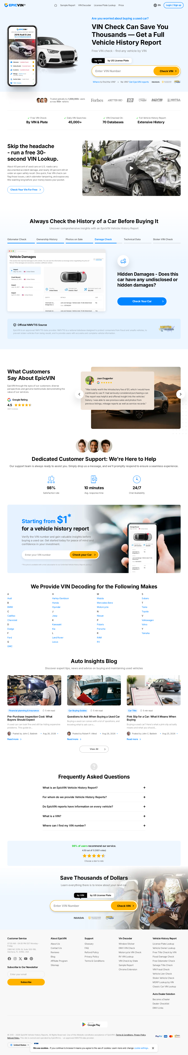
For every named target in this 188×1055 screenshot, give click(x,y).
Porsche (101, 628)
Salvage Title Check (163, 965)
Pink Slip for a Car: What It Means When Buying (151, 718)
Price (121, 5)
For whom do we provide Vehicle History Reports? (75, 797)
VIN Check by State (128, 960)
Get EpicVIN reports (139, 81)
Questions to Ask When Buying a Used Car (93, 716)
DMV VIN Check (127, 948)
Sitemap (55, 965)
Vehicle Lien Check (162, 973)
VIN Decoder (84, 5)
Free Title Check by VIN (164, 952)
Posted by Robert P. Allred (84, 733)
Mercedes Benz (105, 602)
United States (20, 1045)
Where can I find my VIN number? (64, 825)
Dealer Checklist (161, 1003)
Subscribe (26, 982)
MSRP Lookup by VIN (163, 982)
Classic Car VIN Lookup (164, 986)
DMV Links (158, 1007)
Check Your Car (142, 301)
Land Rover (57, 637)
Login (173, 5)
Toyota (145, 611)
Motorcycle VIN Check (130, 952)
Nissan (100, 615)
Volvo (144, 624)
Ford (9, 637)
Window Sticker (127, 943)
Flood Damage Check (163, 956)
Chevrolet (12, 620)
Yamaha (146, 633)
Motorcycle (103, 607)
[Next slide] (180, 394)
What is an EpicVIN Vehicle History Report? (70, 787)
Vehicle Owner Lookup (164, 948)
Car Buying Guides (78, 710)
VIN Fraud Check (161, 969)
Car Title (132, 710)
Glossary (89, 943)
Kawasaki (56, 624)
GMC (9, 646)
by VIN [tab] (98, 60)
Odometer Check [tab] (16, 239)
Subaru (145, 598)
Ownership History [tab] (46, 239)
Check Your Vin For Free (23, 189)
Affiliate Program (59, 960)
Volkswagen (148, 620)
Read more (13, 739)
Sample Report (67, 5)
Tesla (144, 607)
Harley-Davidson (60, 598)
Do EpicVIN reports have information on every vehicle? (78, 806)
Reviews (55, 952)
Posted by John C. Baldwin (25, 733)
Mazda (100, 598)
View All (94, 749)
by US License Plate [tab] (118, 60)
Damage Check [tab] (103, 239)
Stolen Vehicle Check (163, 978)
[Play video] (131, 168)
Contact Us (56, 948)
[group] (131, 394)
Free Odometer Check (164, 960)
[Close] (153, 1048)
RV (98, 641)
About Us (55, 943)
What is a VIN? (52, 816)
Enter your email (18, 974)
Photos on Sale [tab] (74, 239)
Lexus (55, 641)
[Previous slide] (79, 394)
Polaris (100, 624)
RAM (99, 637)
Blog (53, 956)
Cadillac (11, 615)
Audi (9, 598)
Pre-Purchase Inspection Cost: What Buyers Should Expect (29, 718)
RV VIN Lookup (126, 956)
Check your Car (82, 554)
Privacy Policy (92, 956)
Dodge (10, 628)
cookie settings (141, 1048)
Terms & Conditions (94, 960)
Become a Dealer (161, 999)
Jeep (54, 615)
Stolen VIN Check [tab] (163, 239)
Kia (53, 628)
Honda (55, 602)
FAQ (87, 948)
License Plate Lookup (105, 5)
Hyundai (56, 607)
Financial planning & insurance (24, 710)
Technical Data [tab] (132, 239)
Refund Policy (92, 952)
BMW (10, 607)
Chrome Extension (128, 969)
